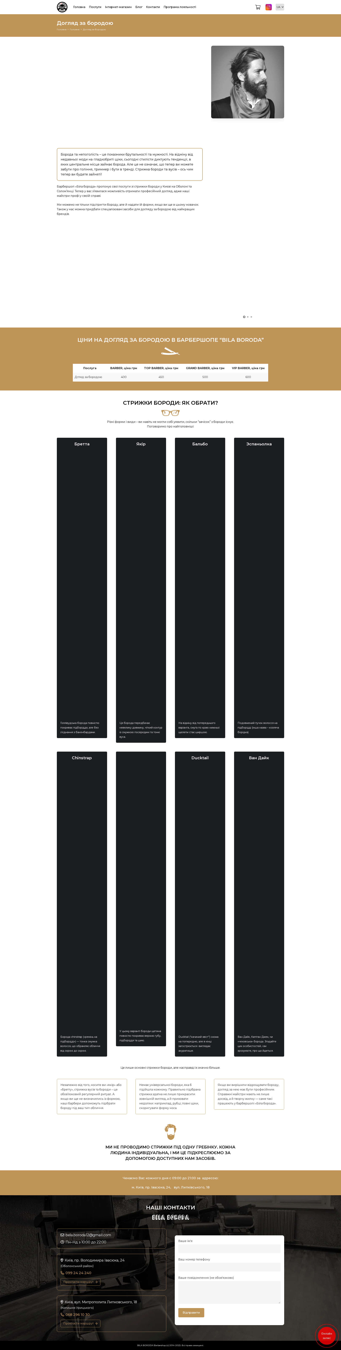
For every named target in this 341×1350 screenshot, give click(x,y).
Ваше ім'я (185, 1241)
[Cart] (258, 7)
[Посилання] (62, 7)
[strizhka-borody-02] (247, 48)
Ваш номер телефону (194, 1259)
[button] (280, 7)
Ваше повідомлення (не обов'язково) (206, 1277)
